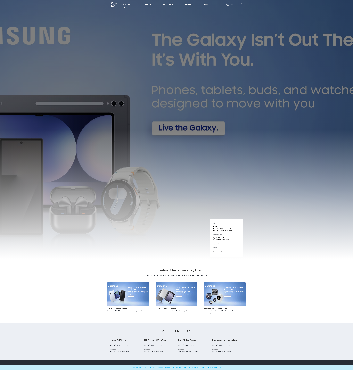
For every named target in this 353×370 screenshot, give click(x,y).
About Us (148, 4)
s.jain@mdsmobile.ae (222, 240)
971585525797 (220, 237)
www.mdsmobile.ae (222, 242)
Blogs (206, 4)
